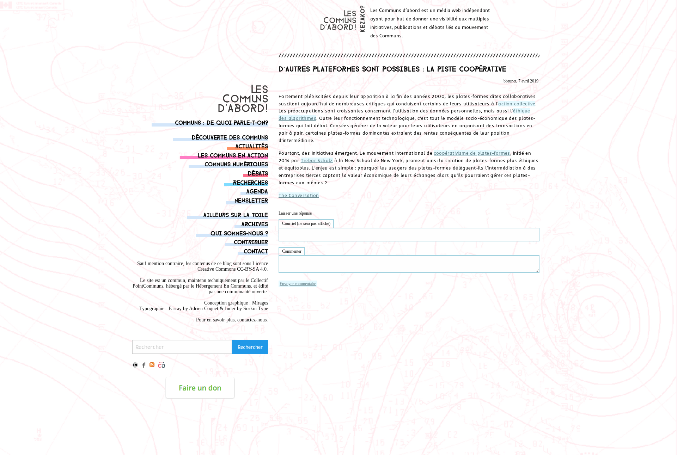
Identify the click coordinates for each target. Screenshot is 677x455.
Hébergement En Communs (223, 286)
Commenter (291, 251)
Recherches (250, 182)
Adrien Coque (203, 308)
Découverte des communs (230, 137)
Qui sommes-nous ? (239, 233)
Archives (254, 224)
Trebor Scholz (317, 160)
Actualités (251, 146)
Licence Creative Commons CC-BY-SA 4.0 (232, 266)
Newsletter (251, 200)
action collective (516, 103)
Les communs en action (233, 155)
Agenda (257, 191)
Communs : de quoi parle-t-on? (221, 122)
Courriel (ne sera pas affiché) (306, 223)
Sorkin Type (255, 308)
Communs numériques (236, 164)
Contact (256, 251)
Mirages (260, 303)
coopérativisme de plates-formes (472, 153)
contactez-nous (252, 319)
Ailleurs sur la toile (235, 214)
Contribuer (251, 242)
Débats (258, 173)
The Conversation (299, 195)
